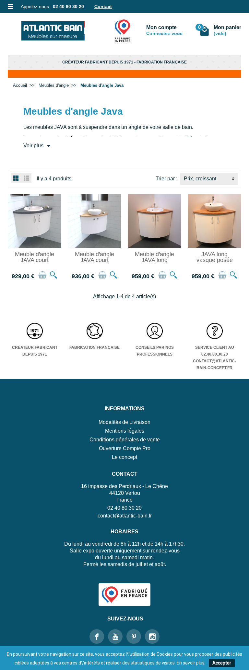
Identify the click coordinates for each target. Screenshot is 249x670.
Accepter (221, 662)
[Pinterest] (133, 636)
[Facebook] (96, 636)
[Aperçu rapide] (53, 275)
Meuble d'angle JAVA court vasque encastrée (34, 263)
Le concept (124, 457)
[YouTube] (115, 636)
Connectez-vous (164, 33)
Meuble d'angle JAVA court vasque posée (94, 260)
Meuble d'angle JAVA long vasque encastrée (154, 263)
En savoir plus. (191, 662)
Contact (103, 6)
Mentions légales (124, 431)
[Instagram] (152, 636)
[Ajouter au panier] (42, 275)
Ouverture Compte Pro (124, 448)
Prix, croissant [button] (200, 178)
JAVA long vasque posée (214, 257)
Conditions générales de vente (124, 439)
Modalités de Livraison (124, 422)
